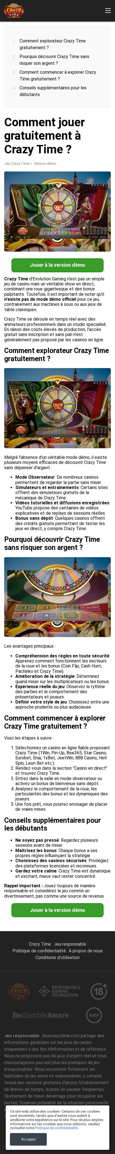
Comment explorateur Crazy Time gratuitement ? (53, 44)
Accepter (28, 1139)
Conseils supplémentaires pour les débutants (53, 91)
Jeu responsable (70, 944)
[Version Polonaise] (91, 102)
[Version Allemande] (50, 102)
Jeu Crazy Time (16, 163)
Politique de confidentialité (39, 950)
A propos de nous (86, 950)
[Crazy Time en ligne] (14, 10)
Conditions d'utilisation (57, 957)
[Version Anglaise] (9, 102)
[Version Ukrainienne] (105, 102)
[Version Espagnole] (36, 102)
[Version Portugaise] (23, 102)
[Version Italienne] (78, 102)
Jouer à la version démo (57, 265)
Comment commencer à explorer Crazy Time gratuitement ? (58, 76)
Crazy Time (40, 944)
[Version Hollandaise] (64, 102)
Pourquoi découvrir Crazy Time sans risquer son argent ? (54, 60)
